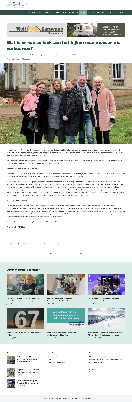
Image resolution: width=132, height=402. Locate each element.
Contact (92, 372)
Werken (122, 12)
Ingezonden (91, 12)
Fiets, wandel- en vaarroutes (51, 12)
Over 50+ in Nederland (56, 362)
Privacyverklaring (54, 357)
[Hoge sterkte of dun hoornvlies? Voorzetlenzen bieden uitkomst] (66, 284)
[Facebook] (21, 253)
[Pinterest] (81, 253)
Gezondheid (89, 5)
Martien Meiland (42, 244)
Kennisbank (100, 12)
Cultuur (79, 5)
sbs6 (54, 244)
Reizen (115, 5)
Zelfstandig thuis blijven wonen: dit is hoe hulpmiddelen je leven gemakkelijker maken (29, 359)
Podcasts (108, 12)
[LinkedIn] (110, 253)
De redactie (93, 369)
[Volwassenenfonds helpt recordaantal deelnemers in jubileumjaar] (66, 318)
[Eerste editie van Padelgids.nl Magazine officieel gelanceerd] (106, 284)
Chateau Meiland (14, 244)
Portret (115, 12)
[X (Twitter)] (51, 253)
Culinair (71, 5)
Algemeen (83, 12)
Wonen (122, 5)
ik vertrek (29, 244)
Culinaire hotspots (35, 12)
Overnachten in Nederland (70, 12)
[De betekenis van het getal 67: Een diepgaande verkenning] (25, 318)
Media (98, 5)
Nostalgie (107, 5)
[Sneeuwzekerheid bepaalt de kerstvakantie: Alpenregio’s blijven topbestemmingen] (106, 318)
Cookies (51, 360)
